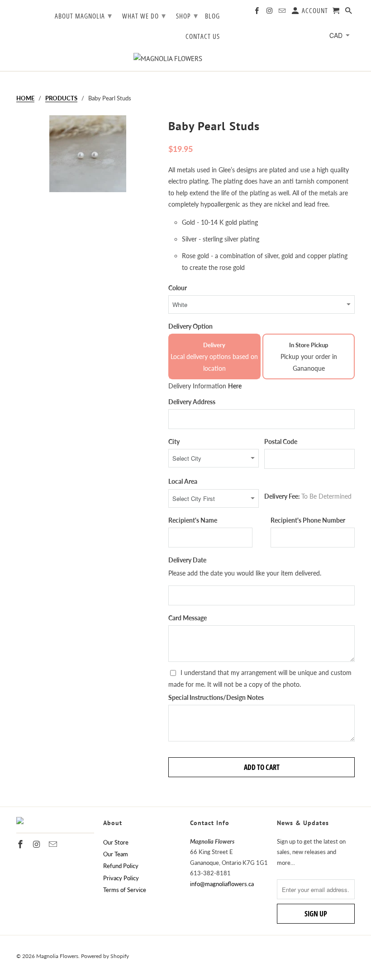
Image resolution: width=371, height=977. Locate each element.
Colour (177, 288)
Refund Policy (120, 865)
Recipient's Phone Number (308, 520)
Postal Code (280, 441)
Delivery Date (187, 560)
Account (314, 11)
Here (235, 386)
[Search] (349, 12)
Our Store (115, 842)
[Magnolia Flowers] (185, 58)
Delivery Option (190, 326)
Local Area (182, 481)
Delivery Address (191, 402)
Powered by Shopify (105, 956)
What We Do (144, 15)
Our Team (115, 854)
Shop (187, 15)
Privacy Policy (121, 878)
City (174, 441)
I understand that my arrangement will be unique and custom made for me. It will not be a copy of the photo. (260, 678)
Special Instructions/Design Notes (216, 697)
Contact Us (203, 37)
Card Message (187, 618)
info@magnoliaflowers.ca (222, 883)
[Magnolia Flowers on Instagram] (270, 12)
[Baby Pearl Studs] (87, 183)
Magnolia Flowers (57, 956)
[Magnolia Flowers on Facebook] (257, 12)
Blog (212, 16)
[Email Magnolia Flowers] (283, 12)
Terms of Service (124, 889)
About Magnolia (83, 15)
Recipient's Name (192, 520)
